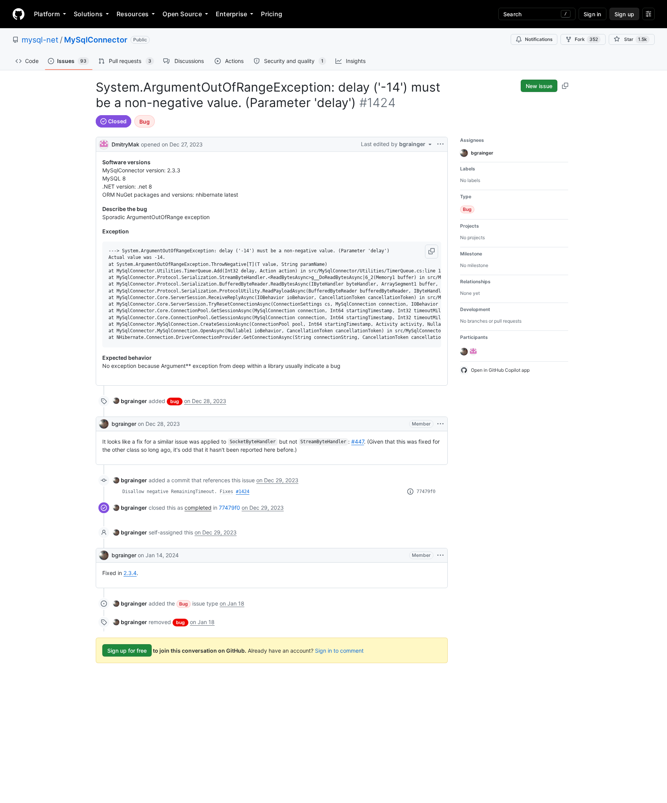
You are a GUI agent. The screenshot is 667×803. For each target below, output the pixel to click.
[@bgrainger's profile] (103, 424)
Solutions (88, 14)
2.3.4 (130, 573)
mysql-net (40, 39)
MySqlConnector (95, 39)
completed (198, 507)
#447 (357, 441)
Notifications (538, 39)
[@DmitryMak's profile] (103, 143)
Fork (586, 39)
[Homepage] (18, 14)
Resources (133, 14)
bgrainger (124, 423)
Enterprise (231, 14)
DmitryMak (125, 144)
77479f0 (425, 491)
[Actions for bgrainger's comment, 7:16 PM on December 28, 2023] (440, 424)
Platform (47, 14)
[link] (130, 401)
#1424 (242, 491)
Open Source (182, 14)
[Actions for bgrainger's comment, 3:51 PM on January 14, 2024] (440, 555)
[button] (431, 252)
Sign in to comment (339, 650)
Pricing (271, 14)
